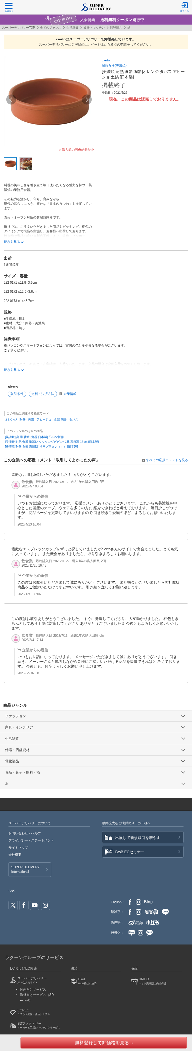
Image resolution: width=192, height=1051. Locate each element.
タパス (73, 419)
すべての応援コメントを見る (167, 460)
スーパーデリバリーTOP (18, 27)
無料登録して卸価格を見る (102, 1042)
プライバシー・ (31, 840)
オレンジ (11, 419)
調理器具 (116, 27)
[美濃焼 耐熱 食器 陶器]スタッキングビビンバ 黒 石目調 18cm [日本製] (52, 442)
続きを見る (12, 242)
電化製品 (12, 761)
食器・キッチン (94, 27)
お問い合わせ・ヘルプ (24, 833)
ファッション (15, 716)
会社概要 (15, 855)
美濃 (31, 419)
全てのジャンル (50, 27)
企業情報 (70, 394)
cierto (106, 60)
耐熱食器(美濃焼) (114, 65)
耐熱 (23, 419)
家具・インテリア (19, 727)
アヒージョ (44, 419)
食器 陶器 (60, 419)
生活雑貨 (72, 27)
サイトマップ (18, 848)
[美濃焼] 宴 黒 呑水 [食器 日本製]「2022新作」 (36, 437)
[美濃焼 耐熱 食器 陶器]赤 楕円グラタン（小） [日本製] (41, 446)
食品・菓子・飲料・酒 (22, 772)
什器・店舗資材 (17, 750)
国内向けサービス (33, 989)
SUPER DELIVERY (25, 869)
